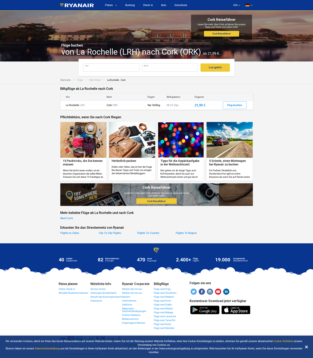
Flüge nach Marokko (164, 328)
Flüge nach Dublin (163, 304)
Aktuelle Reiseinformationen (73, 293)
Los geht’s (215, 67)
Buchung (130, 5)
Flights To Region (186, 233)
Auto (163, 5)
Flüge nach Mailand (164, 297)
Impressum (96, 300)
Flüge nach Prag (162, 289)
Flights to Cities (69, 233)
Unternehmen (129, 300)
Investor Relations (131, 315)
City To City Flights (110, 233)
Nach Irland (95, 80)
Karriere (126, 297)
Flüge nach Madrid (163, 308)
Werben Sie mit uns (132, 289)
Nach (146, 66)
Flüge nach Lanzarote (165, 316)
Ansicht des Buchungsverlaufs (106, 297)
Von (87, 66)
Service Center (98, 289)
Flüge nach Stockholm (165, 293)
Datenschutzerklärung (47, 348)
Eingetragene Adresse (133, 323)
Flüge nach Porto (162, 300)
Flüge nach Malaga (163, 312)
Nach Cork (66, 218)
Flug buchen (234, 105)
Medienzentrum (130, 319)
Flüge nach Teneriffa (164, 320)
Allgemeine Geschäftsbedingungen (134, 309)
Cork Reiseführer (221, 33)
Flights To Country (148, 233)
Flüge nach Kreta (162, 324)
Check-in (148, 5)
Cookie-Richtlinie (283, 341)
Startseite (65, 80)
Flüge (80, 80)
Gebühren (127, 304)
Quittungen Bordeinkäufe (103, 293)
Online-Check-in (67, 289)
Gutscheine (180, 5)
